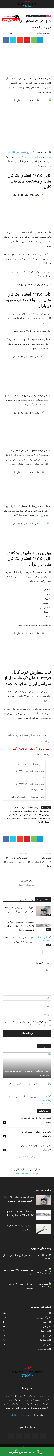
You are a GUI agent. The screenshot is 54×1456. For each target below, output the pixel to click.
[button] (4, 4)
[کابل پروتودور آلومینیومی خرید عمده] (45, 1099)
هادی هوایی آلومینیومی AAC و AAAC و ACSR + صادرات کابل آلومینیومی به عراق (20, 926)
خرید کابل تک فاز (20, 807)
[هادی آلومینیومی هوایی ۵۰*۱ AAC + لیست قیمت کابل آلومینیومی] (43, 911)
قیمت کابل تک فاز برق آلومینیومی (36, 1118)
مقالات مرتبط (43, 900)
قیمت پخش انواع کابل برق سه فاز (18, 1255)
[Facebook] (43, 1436)
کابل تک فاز (31, 16)
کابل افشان (41, 16)
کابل (48, 16)
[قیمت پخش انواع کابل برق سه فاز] (43, 1259)
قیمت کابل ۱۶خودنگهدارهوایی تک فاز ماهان (39, 862)
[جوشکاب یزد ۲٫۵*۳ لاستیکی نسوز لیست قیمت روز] (43, 1229)
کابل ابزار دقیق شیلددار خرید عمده (22, 1084)
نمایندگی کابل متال (43, 822)
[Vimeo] (27, 1436)
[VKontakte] (19, 1436)
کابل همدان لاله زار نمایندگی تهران (36, 1146)
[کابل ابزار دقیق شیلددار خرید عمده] (45, 1086)
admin (48, 1122)
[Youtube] (11, 1436)
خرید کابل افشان (34, 807)
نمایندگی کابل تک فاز (13, 818)
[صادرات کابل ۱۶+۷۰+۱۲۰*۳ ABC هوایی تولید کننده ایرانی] (43, 941)
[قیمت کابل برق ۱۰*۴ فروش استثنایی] (43, 1287)
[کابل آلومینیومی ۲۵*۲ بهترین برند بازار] (43, 1273)
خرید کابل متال (45, 811)
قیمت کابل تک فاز (15, 815)
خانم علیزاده (42, 33)
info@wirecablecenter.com (21, 1415)
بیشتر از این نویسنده (24, 900)
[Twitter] (35, 1436)
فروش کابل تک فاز (15, 811)
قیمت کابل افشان (30, 815)
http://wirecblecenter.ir (27, 885)
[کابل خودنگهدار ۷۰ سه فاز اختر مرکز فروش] (27, 1065)
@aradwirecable (27, 1174)
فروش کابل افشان (30, 811)
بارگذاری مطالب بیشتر (27, 1156)
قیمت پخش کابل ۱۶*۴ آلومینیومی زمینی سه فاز (15, 860)
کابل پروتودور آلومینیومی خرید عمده (22, 1097)
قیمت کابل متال (44, 818)
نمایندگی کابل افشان (29, 818)
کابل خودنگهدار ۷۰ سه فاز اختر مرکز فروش (27, 1071)
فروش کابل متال (44, 815)
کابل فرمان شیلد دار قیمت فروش (36, 1132)
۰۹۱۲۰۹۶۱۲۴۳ (24, 764)
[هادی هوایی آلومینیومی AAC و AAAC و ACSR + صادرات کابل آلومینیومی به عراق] (43, 925)
